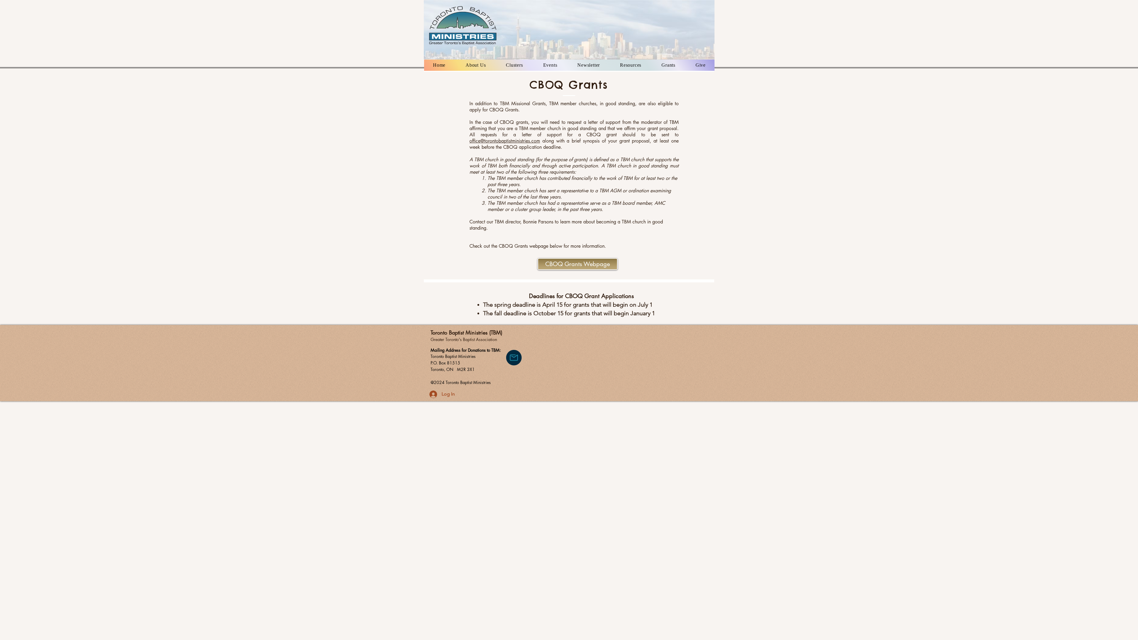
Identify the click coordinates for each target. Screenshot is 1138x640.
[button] (476, 65)
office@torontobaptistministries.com (504, 141)
